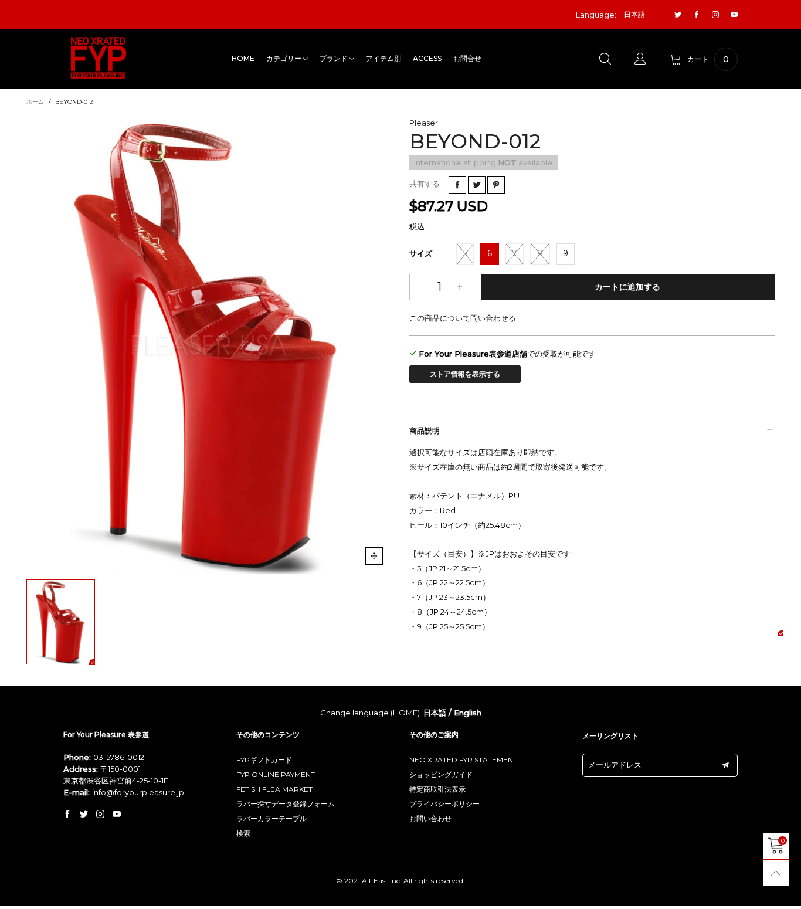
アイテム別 (383, 58)
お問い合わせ (430, 818)
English (467, 712)
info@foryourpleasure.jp (138, 792)
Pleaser (423, 122)
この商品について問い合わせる (462, 318)
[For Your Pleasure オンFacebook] (67, 814)
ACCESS (427, 58)
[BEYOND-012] (209, 345)
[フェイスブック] (696, 15)
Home (243, 58)
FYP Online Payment (275, 774)
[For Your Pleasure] (98, 57)
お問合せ (467, 58)
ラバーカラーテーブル (271, 818)
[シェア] (457, 185)
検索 (243, 833)
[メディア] (374, 556)
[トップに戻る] (776, 873)
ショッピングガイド (441, 774)
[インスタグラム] (715, 15)
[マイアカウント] (640, 59)
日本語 (434, 712)
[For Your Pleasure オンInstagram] (100, 814)
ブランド (334, 58)
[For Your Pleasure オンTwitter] (84, 814)
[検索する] (605, 59)
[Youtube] (734, 15)
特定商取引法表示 (437, 789)
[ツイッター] (677, 15)
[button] (418, 287)
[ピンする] (496, 185)
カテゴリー (284, 58)
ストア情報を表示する (465, 373)
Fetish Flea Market (274, 789)
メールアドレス (615, 764)
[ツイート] (477, 185)
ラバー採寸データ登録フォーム (285, 803)
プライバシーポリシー (444, 803)
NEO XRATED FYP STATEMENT (463, 759)
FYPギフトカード (264, 759)
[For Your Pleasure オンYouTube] (117, 814)
